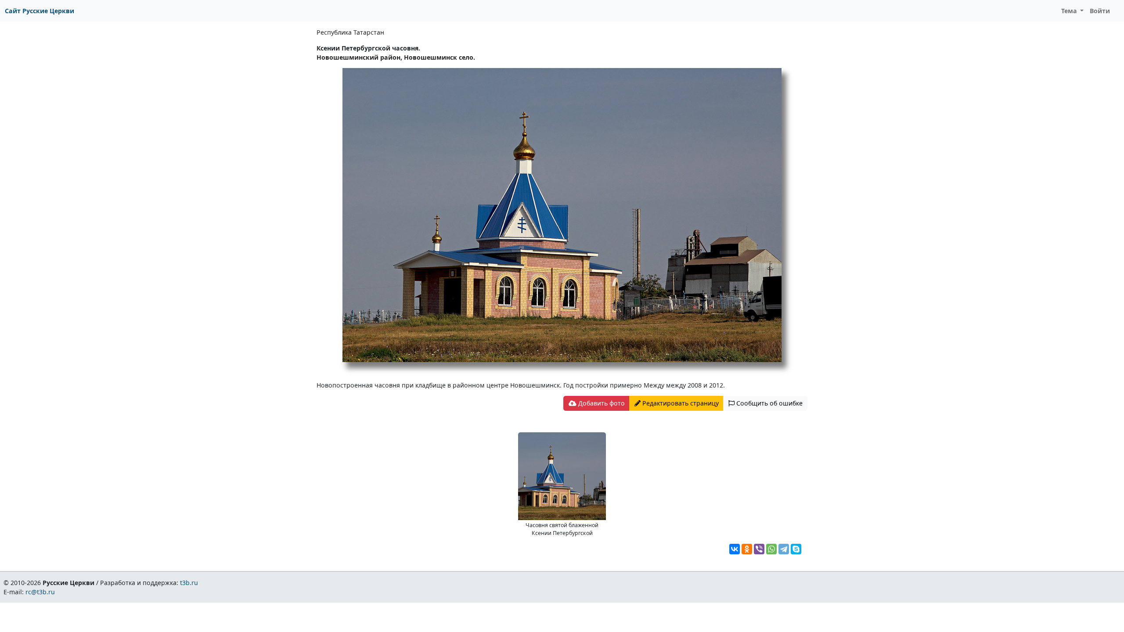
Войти (1100, 11)
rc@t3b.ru (40, 592)
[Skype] (796, 549)
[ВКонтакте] (734, 549)
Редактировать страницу (680, 403)
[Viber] (759, 549)
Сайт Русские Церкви (39, 11)
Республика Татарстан (350, 32)
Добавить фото (600, 403)
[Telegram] (783, 549)
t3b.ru (189, 582)
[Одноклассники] (747, 549)
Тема (1070, 11)
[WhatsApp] (771, 549)
